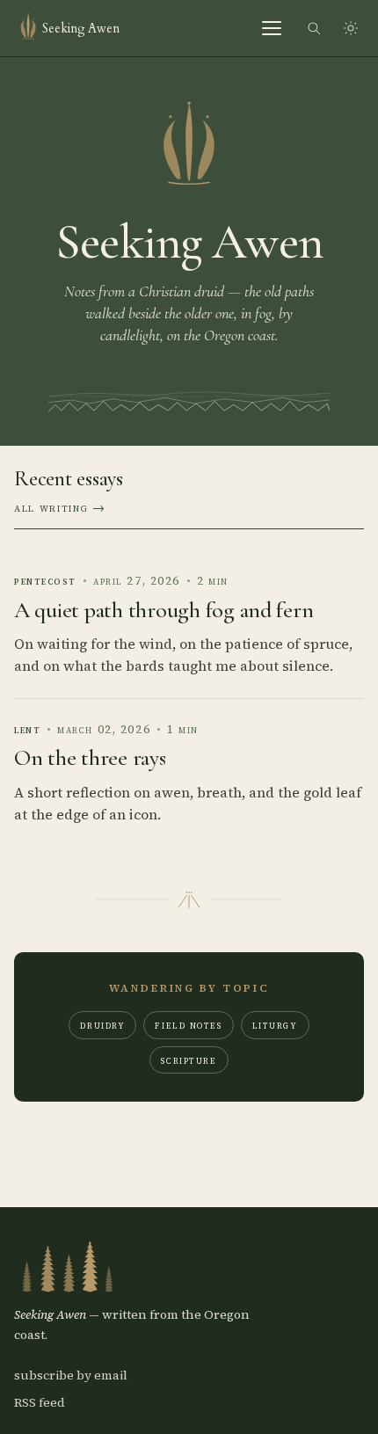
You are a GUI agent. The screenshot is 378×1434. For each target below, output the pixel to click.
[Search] (314, 28)
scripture (188, 1059)
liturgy (275, 1024)
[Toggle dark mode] (351, 28)
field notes (188, 1024)
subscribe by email (70, 1375)
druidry (102, 1024)
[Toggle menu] (272, 28)
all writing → (60, 507)
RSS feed (39, 1402)
